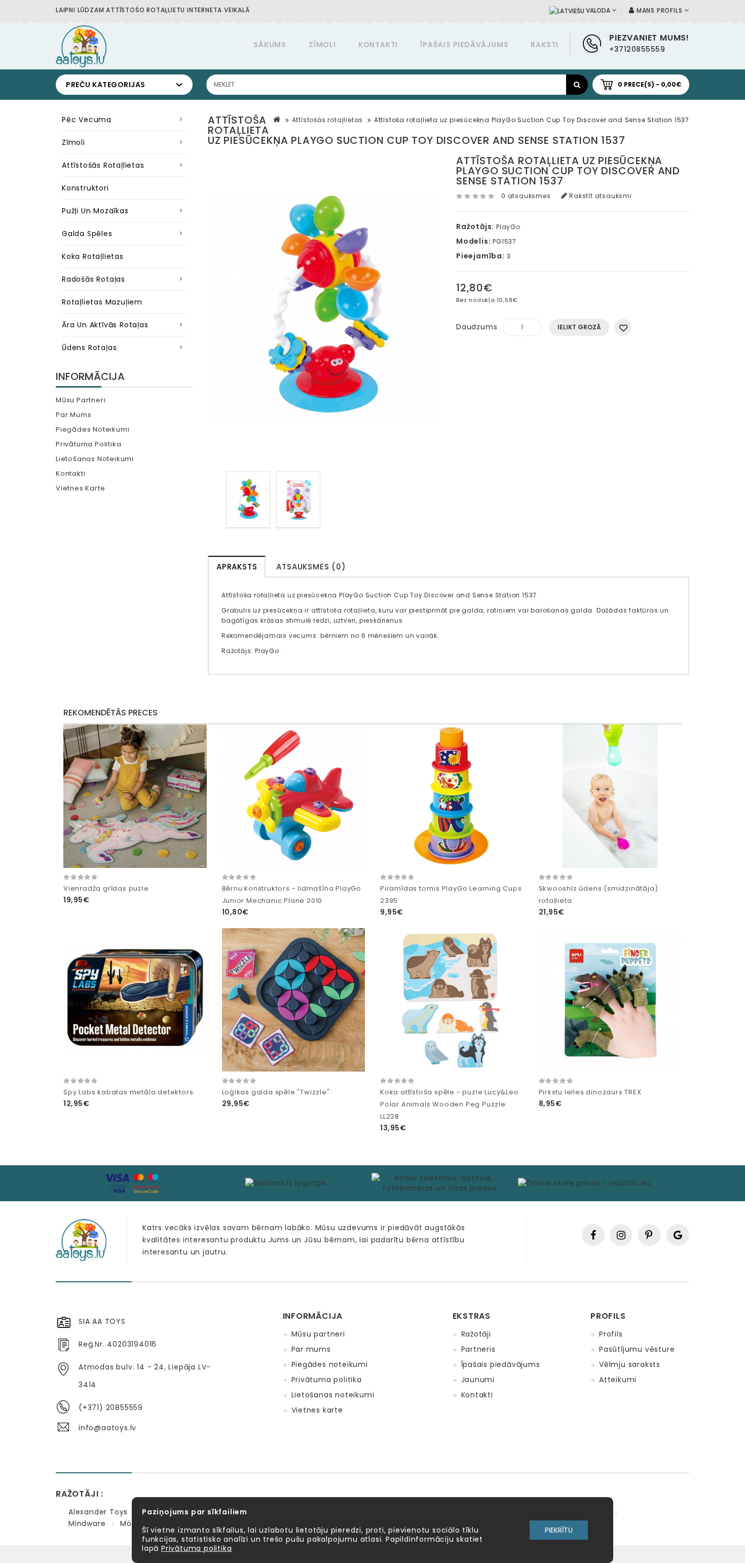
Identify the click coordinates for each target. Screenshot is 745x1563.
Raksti (544, 45)
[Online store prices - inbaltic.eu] (583, 1182)
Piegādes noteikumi (92, 429)
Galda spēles (87, 233)
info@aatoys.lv (107, 1428)
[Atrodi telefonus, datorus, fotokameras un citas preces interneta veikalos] (439, 1182)
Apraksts (236, 566)
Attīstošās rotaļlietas (103, 165)
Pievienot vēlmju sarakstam (622, 327)
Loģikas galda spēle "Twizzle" (276, 1092)
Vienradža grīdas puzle (106, 888)
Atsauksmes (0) (311, 566)
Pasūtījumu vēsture (637, 1349)
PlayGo (508, 226)
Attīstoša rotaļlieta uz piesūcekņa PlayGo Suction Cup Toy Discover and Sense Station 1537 (531, 120)
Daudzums (476, 327)
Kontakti (378, 45)
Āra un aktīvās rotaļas (105, 325)
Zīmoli (322, 45)
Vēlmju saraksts (629, 1364)
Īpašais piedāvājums (464, 45)
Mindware (86, 1523)
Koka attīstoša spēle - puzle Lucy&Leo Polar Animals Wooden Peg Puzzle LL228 (449, 1104)
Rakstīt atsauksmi (599, 196)
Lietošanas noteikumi (95, 459)
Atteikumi (618, 1380)
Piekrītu (559, 1530)
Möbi (129, 1523)
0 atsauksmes (526, 196)
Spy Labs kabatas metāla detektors (128, 1092)
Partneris (478, 1349)
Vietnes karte (80, 488)
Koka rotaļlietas (93, 256)
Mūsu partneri (80, 400)
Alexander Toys (98, 1512)
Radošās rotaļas (93, 279)
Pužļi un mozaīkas (95, 211)
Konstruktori (85, 188)
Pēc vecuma (86, 120)
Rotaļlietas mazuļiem (102, 302)
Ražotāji (476, 1334)
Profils (611, 1334)
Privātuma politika (88, 444)
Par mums (73, 415)
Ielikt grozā (579, 327)
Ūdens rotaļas (89, 347)
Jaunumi (478, 1380)
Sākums (269, 45)
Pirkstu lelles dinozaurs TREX (590, 1092)
